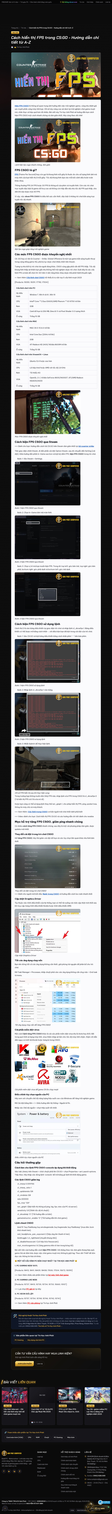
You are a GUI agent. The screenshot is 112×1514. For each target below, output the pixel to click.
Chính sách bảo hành (68, 1461)
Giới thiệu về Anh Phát (69, 1457)
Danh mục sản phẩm (16, 16)
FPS (16, 174)
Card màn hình (52, 16)
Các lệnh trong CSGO (37, 812)
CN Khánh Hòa (93, 1467)
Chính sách (99, 2)
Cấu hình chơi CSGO (35, 277)
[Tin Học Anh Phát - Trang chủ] (14, 9)
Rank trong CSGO (51, 894)
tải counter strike (86, 446)
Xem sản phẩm (24, 1364)
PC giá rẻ (30, 1289)
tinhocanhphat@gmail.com (97, 1479)
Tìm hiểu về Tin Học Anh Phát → (50, 1326)
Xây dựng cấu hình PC (35, 1340)
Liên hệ (107, 2)
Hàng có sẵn (37, 21)
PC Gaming (19, 1340)
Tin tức (82, 2)
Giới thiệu (90, 2)
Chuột (46, 1437)
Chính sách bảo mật (68, 1491)
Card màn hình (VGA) (14, 1437)
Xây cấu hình (102, 16)
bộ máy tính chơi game (58, 1275)
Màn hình (70, 1437)
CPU (41, 16)
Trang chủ (14, 28)
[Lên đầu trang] (5, 1508)
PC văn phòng (33, 1303)
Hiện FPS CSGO (22, 106)
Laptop (33, 16)
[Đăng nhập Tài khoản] (99, 9)
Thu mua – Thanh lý (57, 21)
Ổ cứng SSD (86, 16)
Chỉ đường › (91, 1464)
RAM (76, 16)
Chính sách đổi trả (67, 1475)
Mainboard (66, 16)
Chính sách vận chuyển (69, 1464)
